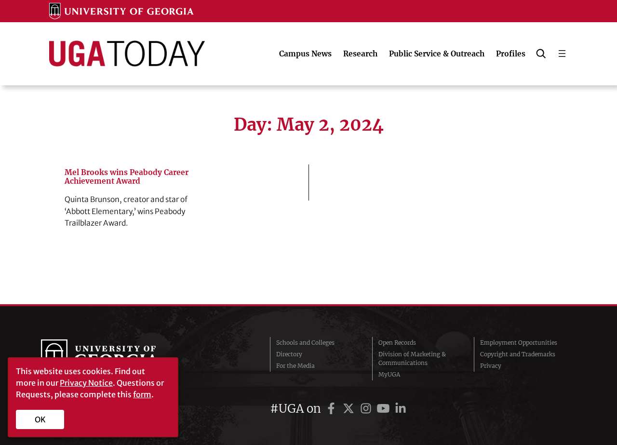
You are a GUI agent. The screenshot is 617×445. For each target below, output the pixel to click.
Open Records (397, 342)
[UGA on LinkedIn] (400, 408)
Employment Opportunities (518, 342)
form (142, 394)
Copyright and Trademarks (517, 354)
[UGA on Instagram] (367, 408)
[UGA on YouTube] (384, 408)
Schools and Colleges (305, 342)
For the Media (295, 365)
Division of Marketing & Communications (412, 358)
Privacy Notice (86, 383)
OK (40, 419)
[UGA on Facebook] (332, 408)
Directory (289, 354)
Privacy (490, 365)
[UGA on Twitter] (350, 408)
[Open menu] (562, 53)
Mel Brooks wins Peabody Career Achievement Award (126, 177)
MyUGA (389, 374)
